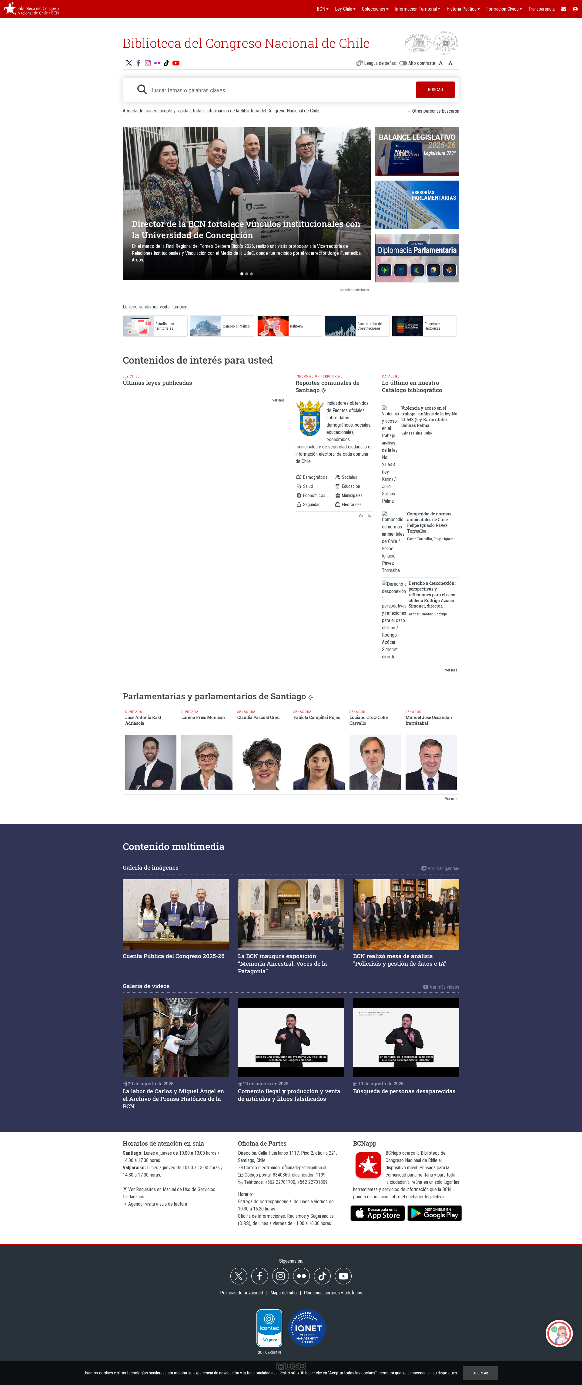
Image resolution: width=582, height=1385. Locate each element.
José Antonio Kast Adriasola (143, 720)
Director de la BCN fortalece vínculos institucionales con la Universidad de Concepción (246, 229)
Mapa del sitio (283, 1293)
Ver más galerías (442, 868)
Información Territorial (319, 376)
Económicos (313, 495)
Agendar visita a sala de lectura (157, 1204)
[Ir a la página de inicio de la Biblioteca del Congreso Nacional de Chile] (31, 9)
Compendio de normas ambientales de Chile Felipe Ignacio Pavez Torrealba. (429, 522)
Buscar (435, 89)
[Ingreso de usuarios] (575, 9)
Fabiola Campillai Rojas (316, 717)
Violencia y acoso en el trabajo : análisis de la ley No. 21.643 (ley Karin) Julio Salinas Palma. (429, 416)
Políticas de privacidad (241, 1293)
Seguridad (311, 504)
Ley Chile (131, 376)
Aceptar (480, 1373)
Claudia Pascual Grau (258, 717)
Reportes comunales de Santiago (328, 386)
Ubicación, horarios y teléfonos (333, 1293)
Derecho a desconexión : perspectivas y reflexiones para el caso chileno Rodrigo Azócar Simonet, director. (432, 594)
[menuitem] (563, 9)
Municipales (352, 495)
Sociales (349, 477)
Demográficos (314, 477)
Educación (350, 486)
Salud (307, 486)
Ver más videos (444, 987)
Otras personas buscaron (435, 111)
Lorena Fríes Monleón (203, 717)
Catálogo (391, 376)
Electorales (351, 504)
